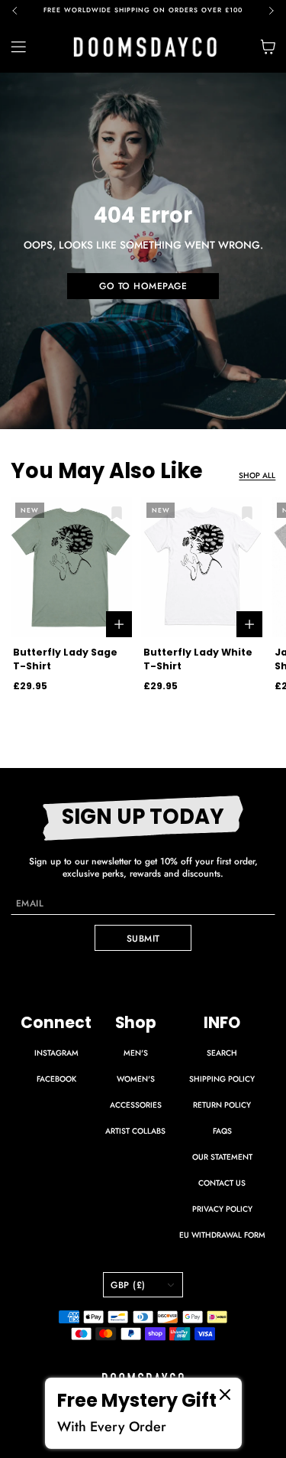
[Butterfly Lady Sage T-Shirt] (71, 567)
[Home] (145, 47)
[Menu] (26, 47)
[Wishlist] (117, 513)
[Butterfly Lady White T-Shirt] (201, 567)
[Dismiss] (225, 1394)
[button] (21, 10)
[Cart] (267, 46)
